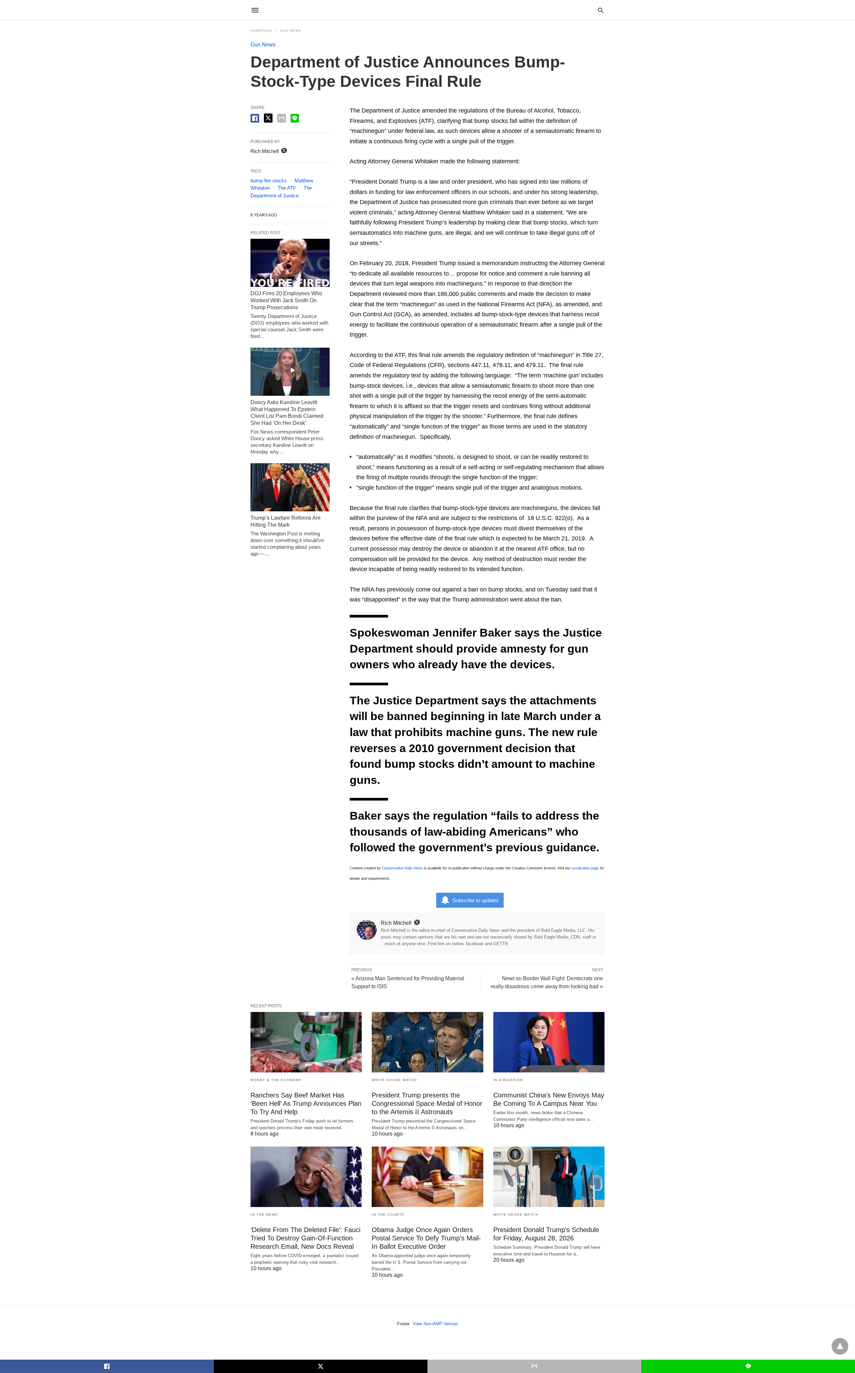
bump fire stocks (268, 180)
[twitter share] (268, 118)
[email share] (281, 118)
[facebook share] (254, 118)
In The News (264, 1214)
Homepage (261, 30)
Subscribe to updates (476, 900)
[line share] (295, 118)
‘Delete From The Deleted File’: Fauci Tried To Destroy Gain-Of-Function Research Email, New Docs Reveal (305, 1238)
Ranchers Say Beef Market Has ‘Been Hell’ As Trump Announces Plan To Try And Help (305, 1103)
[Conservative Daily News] (427, 10)
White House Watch (394, 1080)
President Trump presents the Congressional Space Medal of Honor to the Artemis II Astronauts (427, 1103)
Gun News (290, 30)
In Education (508, 1080)
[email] (534, 1366)
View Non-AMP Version (435, 1323)
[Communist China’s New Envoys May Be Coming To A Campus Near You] (549, 1042)
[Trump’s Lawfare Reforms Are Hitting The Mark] (290, 487)
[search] (601, 10)
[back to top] (840, 1346)
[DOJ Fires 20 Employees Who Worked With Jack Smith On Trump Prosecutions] (290, 263)
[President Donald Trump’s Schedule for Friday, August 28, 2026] (549, 1177)
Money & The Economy (276, 1080)
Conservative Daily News (402, 868)
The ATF (287, 188)
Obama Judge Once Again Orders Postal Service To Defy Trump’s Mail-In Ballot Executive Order (426, 1238)
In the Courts (388, 1214)
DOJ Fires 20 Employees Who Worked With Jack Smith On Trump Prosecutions (286, 300)
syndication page (585, 868)
